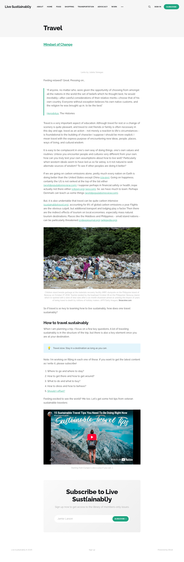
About (40, 7)
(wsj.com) (90, 189)
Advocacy (103, 7)
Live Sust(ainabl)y (18, 6)
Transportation (86, 7)
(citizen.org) (78, 189)
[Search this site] (149, 7)
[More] (122, 7)
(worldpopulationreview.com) (60, 185)
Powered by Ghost (165, 550)
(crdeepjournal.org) (89, 220)
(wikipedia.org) (109, 220)
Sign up (92, 550)
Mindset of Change (58, 44)
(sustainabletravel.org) (56, 204)
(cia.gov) (105, 177)
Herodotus (53, 113)
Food (58, 7)
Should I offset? (56, 391)
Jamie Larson (91, 518)
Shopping (69, 7)
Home (49, 7)
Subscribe (171, 7)
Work (114, 7)
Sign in (158, 7)
